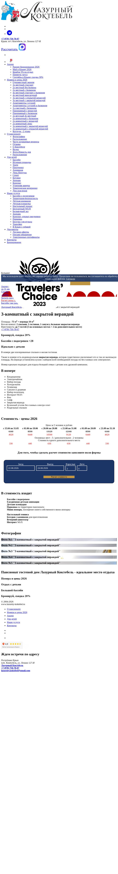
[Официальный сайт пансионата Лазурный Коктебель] (9, 61)
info (55, 276)
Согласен (70, 279)
